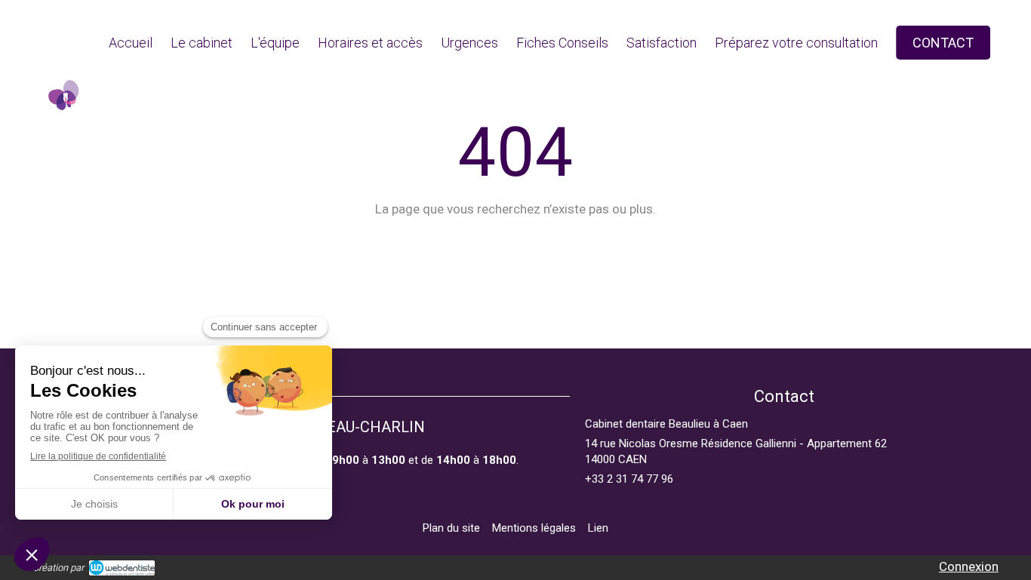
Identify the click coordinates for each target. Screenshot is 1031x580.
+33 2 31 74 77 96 (629, 479)
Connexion (969, 566)
